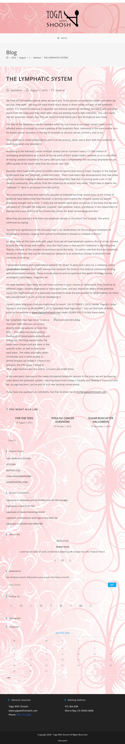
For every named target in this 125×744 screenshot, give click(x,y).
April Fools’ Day (27, 506)
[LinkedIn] (40, 605)
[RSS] (90, 605)
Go (112, 584)
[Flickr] (60, 605)
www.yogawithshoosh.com (46, 312)
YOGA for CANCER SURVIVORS (62, 420)
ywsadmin (16, 90)
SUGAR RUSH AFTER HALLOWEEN (100, 420)
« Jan (8, 677)
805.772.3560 (24, 714)
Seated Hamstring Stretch (32, 512)
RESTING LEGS (13, 470)
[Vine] (70, 605)
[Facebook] (62, 560)
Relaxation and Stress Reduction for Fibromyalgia (44, 500)
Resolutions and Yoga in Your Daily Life (38, 517)
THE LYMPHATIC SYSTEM (56, 57)
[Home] (7, 57)
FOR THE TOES (24, 418)
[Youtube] (80, 605)
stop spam (62, 740)
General (60, 90)
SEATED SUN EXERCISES (31, 523)
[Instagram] (70, 560)
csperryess (11, 500)
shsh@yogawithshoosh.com (91, 391)
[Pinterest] (50, 605)
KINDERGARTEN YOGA (17, 482)
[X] (55, 560)
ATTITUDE (11, 464)
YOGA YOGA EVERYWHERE (18, 476)
